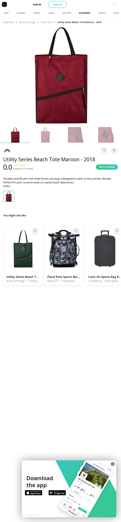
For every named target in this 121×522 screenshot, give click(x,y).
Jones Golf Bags (27, 22)
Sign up (57, 4)
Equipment (8, 22)
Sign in (37, 4)
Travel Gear (46, 22)
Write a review (107, 167)
